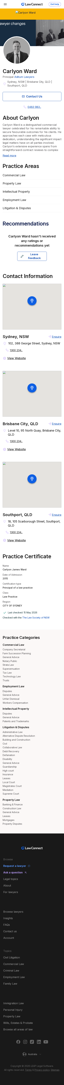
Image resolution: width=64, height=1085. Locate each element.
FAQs (6, 924)
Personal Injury (12, 1009)
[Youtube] (45, 1041)
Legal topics (10, 879)
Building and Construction (16, 739)
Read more (9, 155)
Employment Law (13, 686)
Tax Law (7, 672)
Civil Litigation (11, 957)
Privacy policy (42, 1069)
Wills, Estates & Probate (18, 1022)
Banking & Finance (13, 804)
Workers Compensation (15, 702)
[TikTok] (32, 1041)
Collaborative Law (12, 747)
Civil (5, 743)
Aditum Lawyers (24, 76)
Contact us (10, 931)
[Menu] (5, 4)
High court (8, 770)
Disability (7, 759)
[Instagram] (25, 1041)
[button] (32, 1054)
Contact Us (34, 96)
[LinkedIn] (39, 1041)
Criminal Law (11, 970)
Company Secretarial (14, 649)
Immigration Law (13, 1003)
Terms (28, 1069)
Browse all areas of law (18, 1029)
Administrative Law (12, 732)
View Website (16, 358)
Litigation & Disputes (16, 727)
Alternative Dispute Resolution (19, 735)
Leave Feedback (34, 256)
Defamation (9, 755)
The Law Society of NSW (36, 617)
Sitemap (55, 1069)
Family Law (10, 983)
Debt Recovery (11, 751)
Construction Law (12, 808)
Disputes (7, 691)
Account (8, 937)
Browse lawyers (13, 911)
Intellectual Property (16, 708)
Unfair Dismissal (11, 698)
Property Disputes (12, 823)
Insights (8, 918)
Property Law (11, 799)
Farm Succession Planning (17, 653)
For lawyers (10, 892)
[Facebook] (18, 1041)
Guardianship (10, 766)
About (7, 885)
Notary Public (10, 661)
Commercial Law (13, 644)
